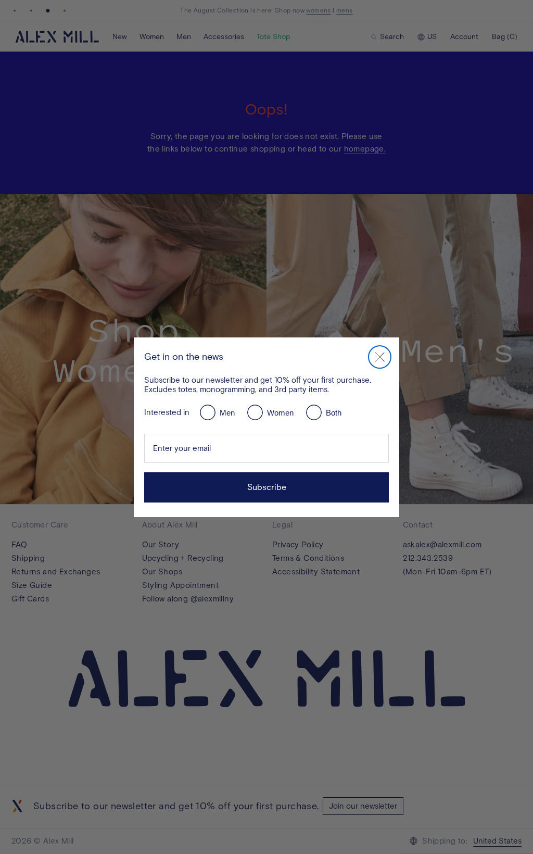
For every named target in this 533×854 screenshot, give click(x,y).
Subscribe (266, 487)
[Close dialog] (379, 357)
